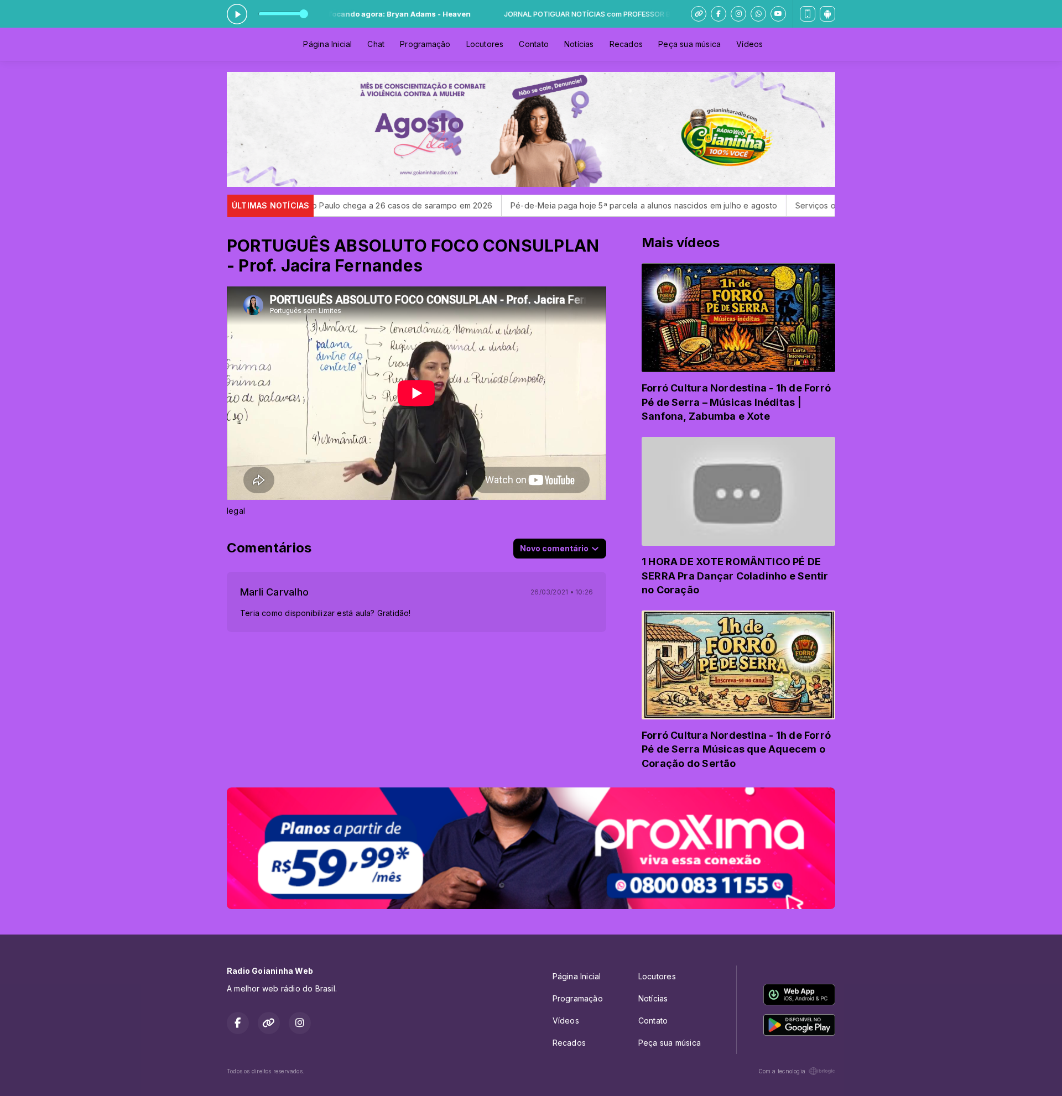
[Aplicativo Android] (827, 14)
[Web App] (807, 14)
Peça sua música (689, 44)
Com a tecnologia (781, 1071)
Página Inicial (327, 44)
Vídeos (749, 44)
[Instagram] (738, 14)
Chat (375, 44)
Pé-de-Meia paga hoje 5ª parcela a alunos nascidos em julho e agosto (557, 205)
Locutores (485, 44)
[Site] (698, 14)
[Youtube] (778, 14)
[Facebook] (718, 14)
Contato (533, 44)
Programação (425, 44)
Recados (626, 44)
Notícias (579, 44)
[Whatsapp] (758, 14)
